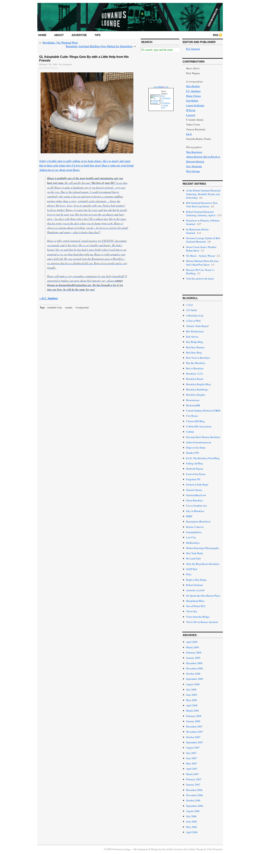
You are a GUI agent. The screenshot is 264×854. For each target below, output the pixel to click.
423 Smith (191, 310)
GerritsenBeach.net (196, 495)
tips (97, 35)
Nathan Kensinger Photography (202, 548)
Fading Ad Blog (194, 463)
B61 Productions (195, 331)
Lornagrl (190, 115)
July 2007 (191, 753)
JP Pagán (190, 110)
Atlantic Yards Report (197, 326)
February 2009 (193, 652)
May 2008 (191, 700)
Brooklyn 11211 (195, 373)
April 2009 (192, 642)
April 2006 (192, 832)
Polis (188, 574)
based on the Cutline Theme (188, 849)
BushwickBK (193, 405)
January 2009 (193, 657)
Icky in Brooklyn (195, 511)
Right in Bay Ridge (196, 579)
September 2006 (194, 806)
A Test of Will (193, 320)
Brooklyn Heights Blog (198, 384)
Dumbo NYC (192, 452)
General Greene (194, 490)
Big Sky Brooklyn (195, 363)
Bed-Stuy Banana (195, 347)
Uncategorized (82, 307)
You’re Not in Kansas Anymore (202, 622)
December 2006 (194, 790)
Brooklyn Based (194, 379)
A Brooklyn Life (194, 315)
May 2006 (191, 827)
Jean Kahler (192, 100)
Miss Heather (193, 86)
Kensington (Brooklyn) (198, 521)
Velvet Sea (191, 611)
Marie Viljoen (193, 96)
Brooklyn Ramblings (197, 389)
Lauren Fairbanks (195, 105)
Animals (68, 307)
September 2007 (194, 742)
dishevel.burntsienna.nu (198, 442)
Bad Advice (192, 336)
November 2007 (194, 731)
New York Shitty (194, 553)
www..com (161, 87)
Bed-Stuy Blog (194, 352)
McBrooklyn (193, 542)
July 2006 (191, 816)
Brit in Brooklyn (195, 368)
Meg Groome (193, 171)
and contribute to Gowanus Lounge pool (165, 102)
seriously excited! (195, 590)
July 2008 (191, 689)
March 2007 (192, 774)
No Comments (65, 64)
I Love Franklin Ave (196, 505)
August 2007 (193, 747)
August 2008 (193, 684)
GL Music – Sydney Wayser (200, 255)
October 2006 (193, 800)
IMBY (189, 516)
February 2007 (193, 779)
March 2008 (192, 710)
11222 (189, 305)
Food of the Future (195, 474)
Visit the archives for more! (200, 278)
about (59, 35)
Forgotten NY (193, 479)
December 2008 (194, 663)
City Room (192, 416)
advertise (79, 35)
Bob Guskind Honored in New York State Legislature (202, 204)
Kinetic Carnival (195, 527)
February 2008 (193, 716)
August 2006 (193, 811)
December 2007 (194, 726)
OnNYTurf (191, 569)
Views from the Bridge (197, 616)
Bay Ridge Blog (194, 342)
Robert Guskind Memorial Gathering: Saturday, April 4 (200, 213)
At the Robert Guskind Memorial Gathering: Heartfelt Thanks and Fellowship (203, 194)
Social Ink (167, 849)
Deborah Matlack (195, 161)
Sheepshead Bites (195, 601)
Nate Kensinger (194, 152)
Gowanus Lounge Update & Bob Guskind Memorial (203, 239)
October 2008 (193, 673)
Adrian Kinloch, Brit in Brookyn (203, 156)
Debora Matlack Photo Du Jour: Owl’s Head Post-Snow (202, 262)
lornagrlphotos (194, 532)
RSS (215, 35)
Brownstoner (192, 400)
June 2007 (191, 758)
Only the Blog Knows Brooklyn (202, 564)
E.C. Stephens (193, 91)
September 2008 (194, 679)
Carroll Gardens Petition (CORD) (203, 410)
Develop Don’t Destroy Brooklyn (203, 437)
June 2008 (191, 694)
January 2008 (193, 721)
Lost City (191, 537)
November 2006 (194, 795)
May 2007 (191, 763)
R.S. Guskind (193, 49)
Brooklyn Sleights (195, 394)
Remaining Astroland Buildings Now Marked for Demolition (99, 46)
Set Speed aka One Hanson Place (203, 595)
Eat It (189, 134)
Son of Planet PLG (195, 606)
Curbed (190, 431)
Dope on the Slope (195, 447)
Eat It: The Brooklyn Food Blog (203, 458)
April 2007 (192, 768)
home (42, 35)
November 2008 (194, 668)
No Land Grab (193, 558)
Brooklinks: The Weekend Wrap (60, 42)
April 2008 (192, 705)
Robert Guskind (194, 585)
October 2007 (193, 737)
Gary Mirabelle (194, 166)
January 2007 (193, 784)
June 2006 (191, 821)
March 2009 (192, 647)
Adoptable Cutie (54, 307)
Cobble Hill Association (198, 426)
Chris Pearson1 (215, 849)
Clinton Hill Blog (195, 421)
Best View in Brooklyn (198, 357)
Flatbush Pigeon (194, 468)
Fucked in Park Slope (197, 484)
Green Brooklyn (194, 500)
